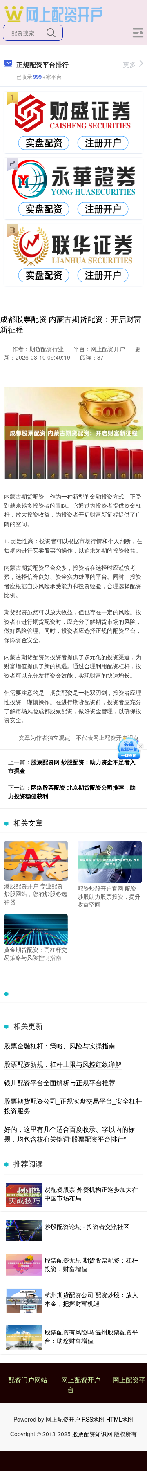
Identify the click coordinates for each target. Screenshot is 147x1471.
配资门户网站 (27, 1379)
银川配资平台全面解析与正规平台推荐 (59, 1082)
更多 (129, 64)
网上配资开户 (80, 1379)
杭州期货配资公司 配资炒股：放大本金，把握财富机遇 (91, 1299)
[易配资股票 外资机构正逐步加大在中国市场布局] (24, 1195)
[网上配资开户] (53, 13)
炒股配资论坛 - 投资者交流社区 (87, 1226)
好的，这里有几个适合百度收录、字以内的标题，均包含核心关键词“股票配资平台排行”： (69, 1134)
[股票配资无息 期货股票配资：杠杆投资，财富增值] (24, 1265)
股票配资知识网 (92, 1434)
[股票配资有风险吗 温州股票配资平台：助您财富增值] (24, 1337)
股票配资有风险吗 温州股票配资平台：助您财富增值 (91, 1336)
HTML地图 (120, 1419)
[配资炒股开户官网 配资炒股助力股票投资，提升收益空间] (109, 861)
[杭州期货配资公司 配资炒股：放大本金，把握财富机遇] (24, 1300)
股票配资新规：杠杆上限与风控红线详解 (63, 1064)
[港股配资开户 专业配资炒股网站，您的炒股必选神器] (36, 859)
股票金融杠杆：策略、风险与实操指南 (59, 1045)
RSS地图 (93, 1419)
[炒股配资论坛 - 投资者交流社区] (24, 1230)
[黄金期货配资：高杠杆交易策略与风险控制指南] (36, 928)
